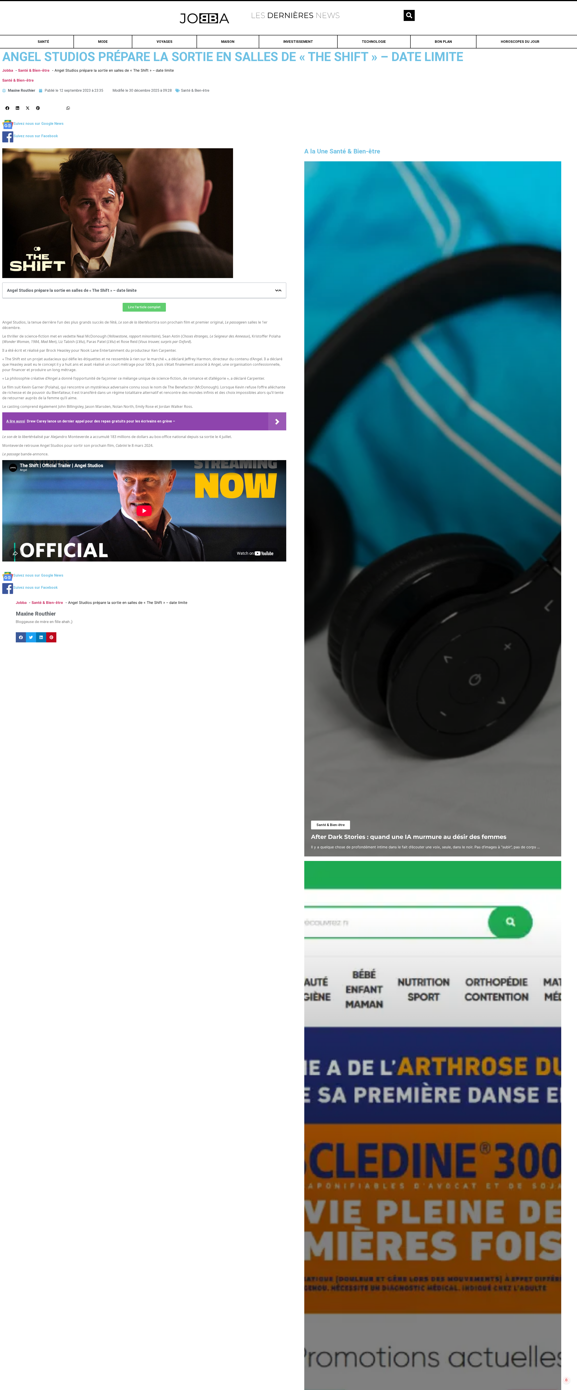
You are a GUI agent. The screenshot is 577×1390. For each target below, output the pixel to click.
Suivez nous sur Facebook (35, 136)
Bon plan (443, 42)
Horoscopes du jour (520, 42)
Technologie (374, 42)
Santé (43, 42)
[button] (409, 15)
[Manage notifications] (566, 1380)
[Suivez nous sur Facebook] (7, 141)
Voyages (164, 42)
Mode (103, 42)
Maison (227, 42)
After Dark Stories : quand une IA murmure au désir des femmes (408, 836)
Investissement (298, 42)
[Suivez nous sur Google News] (7, 128)
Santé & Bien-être (18, 80)
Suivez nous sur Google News (38, 123)
